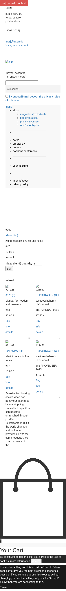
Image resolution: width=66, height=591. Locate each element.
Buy (9, 268)
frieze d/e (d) (13, 235)
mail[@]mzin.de (14, 41)
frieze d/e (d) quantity (19, 263)
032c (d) (10, 295)
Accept (36, 561)
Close (3, 587)
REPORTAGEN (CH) (48, 295)
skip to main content (14, 3)
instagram (11, 45)
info (8, 326)
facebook (23, 45)
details (9, 332)
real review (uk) (14, 351)
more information (20, 561)
